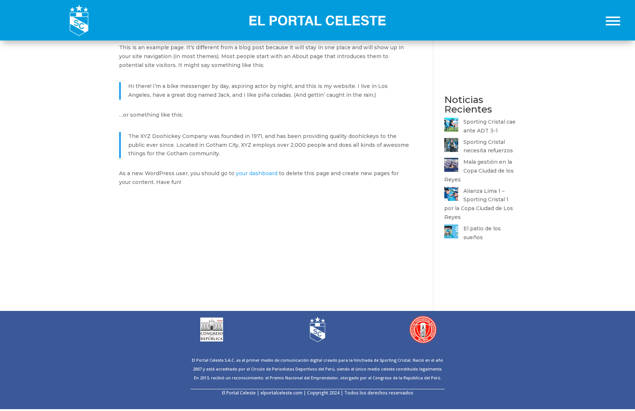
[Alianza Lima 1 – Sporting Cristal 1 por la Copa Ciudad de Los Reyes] (451, 195)
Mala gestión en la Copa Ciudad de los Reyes (479, 171)
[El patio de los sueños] (451, 232)
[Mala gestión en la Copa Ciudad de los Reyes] (451, 166)
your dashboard (256, 173)
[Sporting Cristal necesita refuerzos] (451, 146)
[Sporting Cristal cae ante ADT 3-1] (451, 126)
